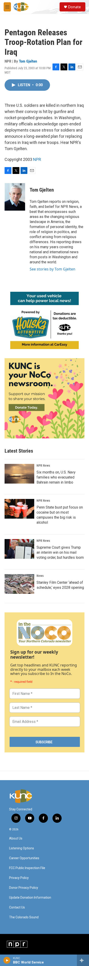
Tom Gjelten (28, 61)
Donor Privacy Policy (23, 887)
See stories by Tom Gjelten (52, 269)
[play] (7, 960)
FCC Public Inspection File (27, 868)
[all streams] (83, 960)
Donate (74, 7)
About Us (15, 838)
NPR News (43, 465)
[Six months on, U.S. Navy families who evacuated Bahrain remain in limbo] (19, 474)
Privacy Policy (19, 878)
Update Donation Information (30, 897)
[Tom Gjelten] (15, 197)
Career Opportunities (24, 858)
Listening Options (21, 848)
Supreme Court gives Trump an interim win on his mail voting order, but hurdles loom (60, 552)
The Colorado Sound (24, 917)
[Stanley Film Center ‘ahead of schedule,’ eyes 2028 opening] (19, 584)
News (40, 576)
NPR (37, 159)
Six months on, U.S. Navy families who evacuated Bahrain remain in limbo (56, 477)
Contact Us (17, 907)
